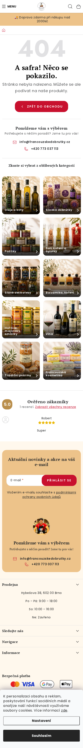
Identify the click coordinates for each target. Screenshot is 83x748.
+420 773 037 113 (45, 149)
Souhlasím (41, 735)
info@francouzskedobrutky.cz (44, 142)
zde (64, 710)
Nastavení (41, 720)
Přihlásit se (59, 480)
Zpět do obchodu (45, 106)
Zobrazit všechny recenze (55, 407)
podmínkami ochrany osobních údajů (49, 494)
